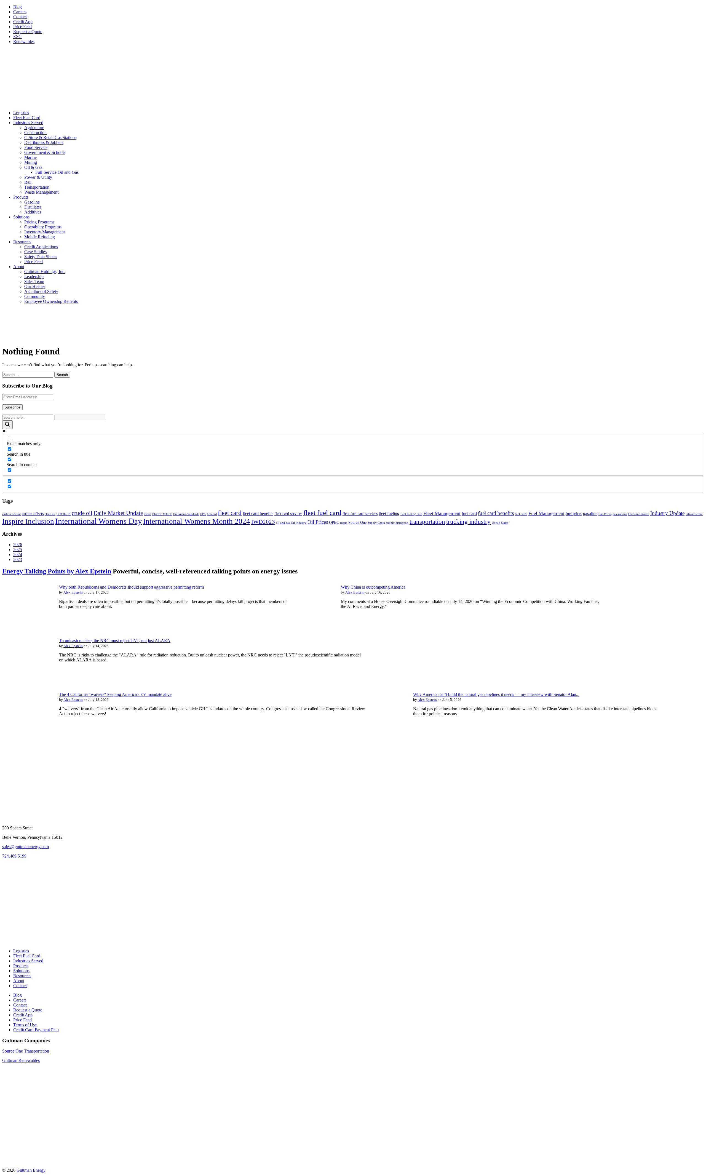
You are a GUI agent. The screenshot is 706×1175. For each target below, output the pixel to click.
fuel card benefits (496, 513)
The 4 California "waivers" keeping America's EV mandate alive (115, 694)
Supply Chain (376, 522)
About (18, 266)
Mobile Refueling (39, 236)
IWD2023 (263, 522)
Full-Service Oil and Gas (57, 172)
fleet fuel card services (360, 514)
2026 (17, 544)
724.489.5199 (14, 856)
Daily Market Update (118, 513)
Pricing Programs (39, 222)
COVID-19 (64, 514)
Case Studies (35, 251)
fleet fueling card (411, 514)
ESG (17, 36)
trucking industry (468, 521)
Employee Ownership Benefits (51, 301)
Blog (17, 6)
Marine (30, 157)
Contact (20, 16)
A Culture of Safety (41, 291)
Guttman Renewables (21, 1060)
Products (20, 197)
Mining (30, 162)
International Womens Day (98, 521)
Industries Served (28, 122)
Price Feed (22, 26)
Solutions (21, 217)
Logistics (21, 112)
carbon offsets (33, 514)
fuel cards (521, 514)
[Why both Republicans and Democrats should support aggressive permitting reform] (27, 625)
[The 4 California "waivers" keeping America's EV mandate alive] (27, 733)
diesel (147, 514)
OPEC (334, 522)
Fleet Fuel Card (26, 117)
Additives (32, 212)
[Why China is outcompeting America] (309, 625)
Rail (27, 182)
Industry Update (667, 513)
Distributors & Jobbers (43, 142)
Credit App (23, 21)
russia (343, 522)
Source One (357, 522)
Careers (19, 11)
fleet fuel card (322, 512)
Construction (35, 132)
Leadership (34, 276)
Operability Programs (42, 227)
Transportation (36, 187)
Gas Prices (604, 514)
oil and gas (283, 522)
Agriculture (34, 127)
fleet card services (288, 514)
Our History (34, 286)
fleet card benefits (258, 513)
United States (500, 522)
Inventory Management (44, 231)
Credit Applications (41, 246)
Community (34, 296)
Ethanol (212, 514)
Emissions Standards (186, 514)
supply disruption (397, 522)
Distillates (32, 207)
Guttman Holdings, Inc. (44, 271)
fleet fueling (389, 513)
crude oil (82, 513)
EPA (203, 514)
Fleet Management (442, 513)
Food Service (35, 147)
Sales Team (34, 281)
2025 (17, 549)
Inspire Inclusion (28, 521)
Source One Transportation (25, 1051)
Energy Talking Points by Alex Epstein (56, 571)
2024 (17, 554)
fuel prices (574, 514)
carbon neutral (11, 514)
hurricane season (638, 514)
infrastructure (694, 514)
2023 (17, 559)
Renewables (23, 41)
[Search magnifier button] (7, 424)
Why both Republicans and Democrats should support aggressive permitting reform (131, 587)
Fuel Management (546, 513)
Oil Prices (317, 522)
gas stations (620, 514)
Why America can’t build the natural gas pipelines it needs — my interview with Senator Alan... (496, 694)
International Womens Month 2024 (196, 521)
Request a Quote (27, 31)
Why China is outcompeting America (373, 587)
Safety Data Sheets (40, 256)
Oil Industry (298, 522)
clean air (50, 514)
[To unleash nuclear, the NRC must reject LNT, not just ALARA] (27, 679)
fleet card (230, 512)
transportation (427, 521)
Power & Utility (38, 177)
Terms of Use (25, 1024)
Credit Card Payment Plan (36, 1029)
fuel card (469, 513)
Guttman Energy (31, 1170)
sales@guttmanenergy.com (25, 846)
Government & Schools (44, 152)
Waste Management (41, 192)
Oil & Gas (33, 167)
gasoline (590, 513)
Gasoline (32, 202)
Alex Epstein (73, 592)
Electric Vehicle (162, 514)
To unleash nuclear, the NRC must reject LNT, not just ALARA (114, 640)
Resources (22, 241)
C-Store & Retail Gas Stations (50, 137)
